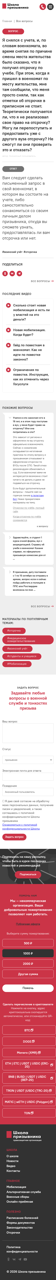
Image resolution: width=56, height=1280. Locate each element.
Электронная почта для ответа (21, 770)
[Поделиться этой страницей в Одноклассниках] (5, 273)
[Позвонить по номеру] (42, 7)
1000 (26, 953)
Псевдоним (9, 786)
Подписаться (28, 874)
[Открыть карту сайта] (50, 6)
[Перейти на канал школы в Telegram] (20, 1259)
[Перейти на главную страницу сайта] (15, 6)
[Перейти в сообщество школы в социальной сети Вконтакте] (14, 1259)
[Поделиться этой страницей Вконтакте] (12, 273)
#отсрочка (14, 630)
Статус (6, 749)
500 (26, 943)
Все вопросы (24, 21)
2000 (26, 964)
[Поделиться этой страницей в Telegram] (19, 273)
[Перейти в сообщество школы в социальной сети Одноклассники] (8, 1259)
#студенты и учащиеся (21, 656)
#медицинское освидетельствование (21, 639)
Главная (7, 21)
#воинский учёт (17, 648)
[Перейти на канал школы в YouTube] (25, 1259)
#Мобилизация (16, 664)
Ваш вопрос (9, 721)
